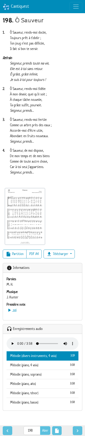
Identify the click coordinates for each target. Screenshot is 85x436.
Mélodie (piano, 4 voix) (42, 365)
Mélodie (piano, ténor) (42, 393)
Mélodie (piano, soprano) (42, 374)
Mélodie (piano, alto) (42, 383)
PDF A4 (34, 253)
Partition (15, 254)
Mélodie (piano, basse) (42, 402)
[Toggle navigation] (76, 6)
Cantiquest (19, 6)
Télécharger (57, 254)
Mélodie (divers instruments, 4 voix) (42, 355)
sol (12, 309)
